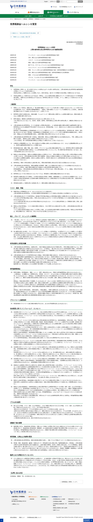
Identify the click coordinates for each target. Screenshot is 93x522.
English (46, 1)
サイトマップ (79, 6)
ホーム (30, 492)
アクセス (54, 6)
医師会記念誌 (71, 501)
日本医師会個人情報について (34, 517)
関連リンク (22, 517)
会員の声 (40, 16)
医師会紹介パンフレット (74, 499)
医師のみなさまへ (44, 496)
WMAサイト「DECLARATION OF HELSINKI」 (24, 33)
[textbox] (72, 1)
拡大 (61, 1)
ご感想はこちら (15, 504)
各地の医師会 (13, 517)
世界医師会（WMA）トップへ (69, 481)
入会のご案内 (28, 16)
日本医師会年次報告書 (73, 503)
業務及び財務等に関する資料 (60, 507)
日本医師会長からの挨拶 (59, 499)
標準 (58, 1)
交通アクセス (56, 510)
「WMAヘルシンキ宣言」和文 (20, 36)
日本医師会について (66, 6)
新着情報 (32, 499)
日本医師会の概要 (57, 501)
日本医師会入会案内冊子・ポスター (59, 16)
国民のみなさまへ (33, 496)
